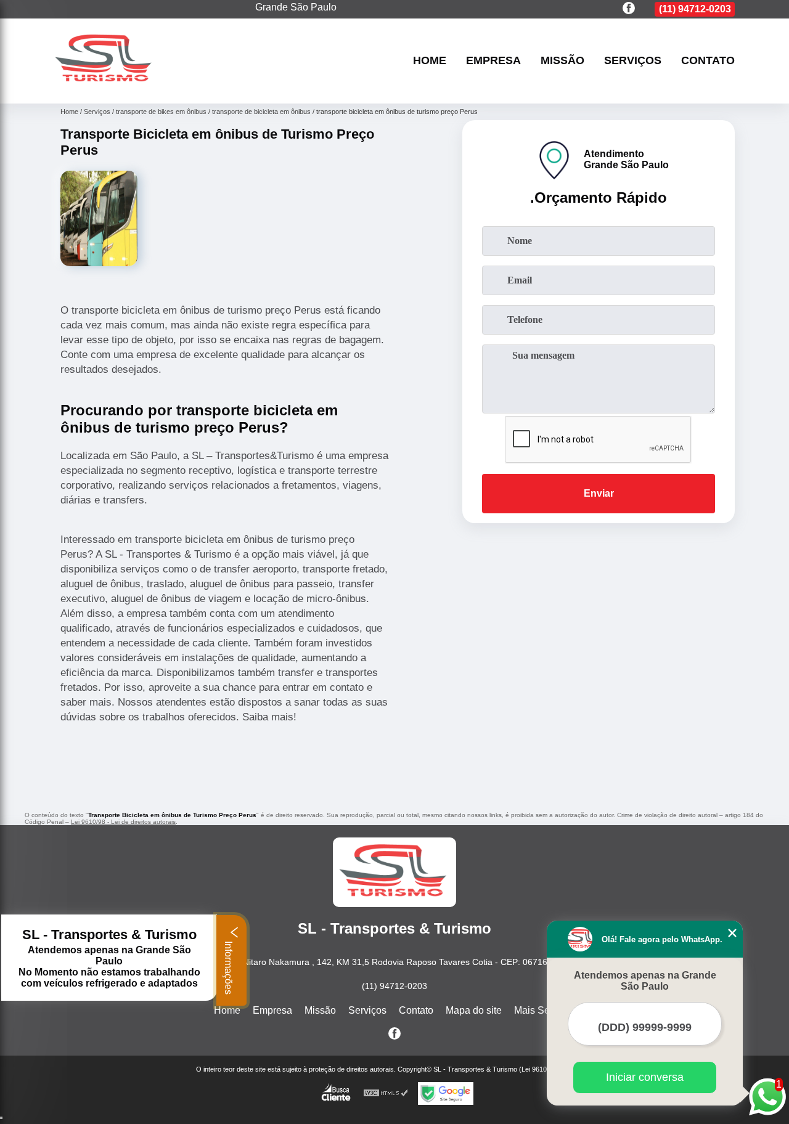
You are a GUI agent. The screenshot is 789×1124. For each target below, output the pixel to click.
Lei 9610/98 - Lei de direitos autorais (123, 821)
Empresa (493, 61)
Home (429, 61)
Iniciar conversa (645, 1077)
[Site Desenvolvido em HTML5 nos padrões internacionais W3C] (386, 1093)
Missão (562, 61)
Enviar (599, 493)
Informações (228, 967)
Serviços (632, 61)
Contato (708, 61)
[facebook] (629, 9)
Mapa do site (474, 1010)
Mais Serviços (545, 1010)
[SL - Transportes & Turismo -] (104, 88)
